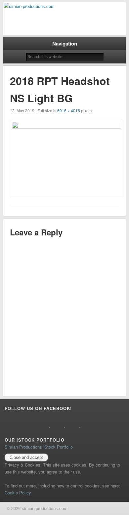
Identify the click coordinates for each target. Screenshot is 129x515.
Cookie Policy (18, 492)
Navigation (64, 43)
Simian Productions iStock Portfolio (39, 447)
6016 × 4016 (68, 110)
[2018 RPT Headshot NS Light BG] (64, 158)
